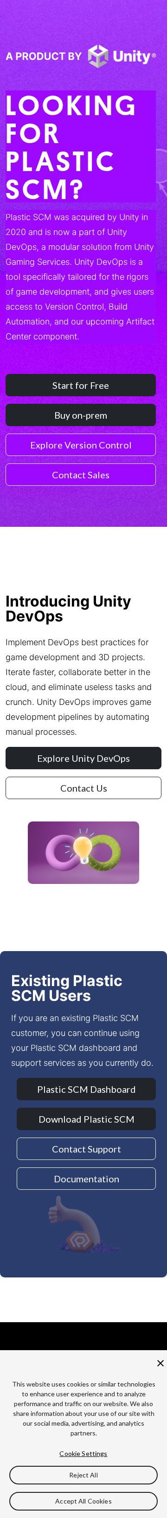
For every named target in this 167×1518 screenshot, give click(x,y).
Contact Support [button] (86, 1148)
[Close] (160, 1363)
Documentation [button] (86, 1178)
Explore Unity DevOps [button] (83, 758)
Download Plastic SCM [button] (87, 1119)
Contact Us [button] (83, 788)
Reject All (83, 1475)
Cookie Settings (83, 1453)
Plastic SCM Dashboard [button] (86, 1089)
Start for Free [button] (80, 385)
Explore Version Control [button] (81, 444)
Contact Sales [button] (80, 474)
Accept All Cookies (83, 1501)
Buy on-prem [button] (80, 415)
